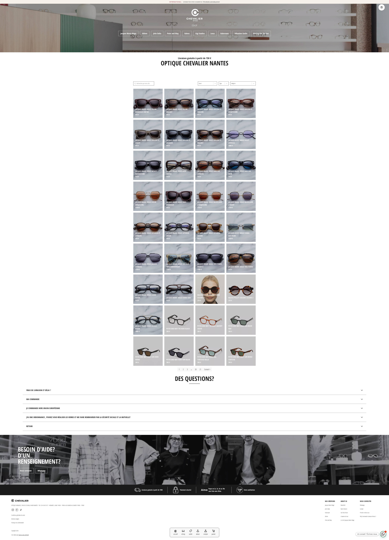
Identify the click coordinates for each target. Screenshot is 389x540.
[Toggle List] (215, 83)
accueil (176, 534)
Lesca (213, 33)
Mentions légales (15, 519)
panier (213, 534)
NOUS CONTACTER (365, 501)
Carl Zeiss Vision (344, 513)
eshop (183, 534)
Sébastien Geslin (241, 33)
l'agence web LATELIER (23, 535)
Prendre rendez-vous (364, 513)
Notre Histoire (344, 509)
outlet (190, 534)
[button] (383, 534)
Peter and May (173, 33)
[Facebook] (16, 509)
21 (200, 369)
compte (205, 534)
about (198, 534)
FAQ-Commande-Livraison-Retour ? (368, 516)
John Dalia (157, 33)
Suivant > (207, 369)
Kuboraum (224, 33)
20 (196, 369)
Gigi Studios (200, 33)
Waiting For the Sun (261, 33)
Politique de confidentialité (17, 523)
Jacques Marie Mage (128, 33)
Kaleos (187, 33)
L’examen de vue (344, 516)
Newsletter (343, 505)
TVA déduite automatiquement (211, 2)
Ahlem (144, 33)
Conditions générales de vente (18, 515)
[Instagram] (12, 509)
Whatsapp (41, 470)
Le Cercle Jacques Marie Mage (347, 520)
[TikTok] (20, 509)
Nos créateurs (330, 501)
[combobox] (205, 83)
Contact (361, 509)
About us (344, 501)
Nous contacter (26, 470)
